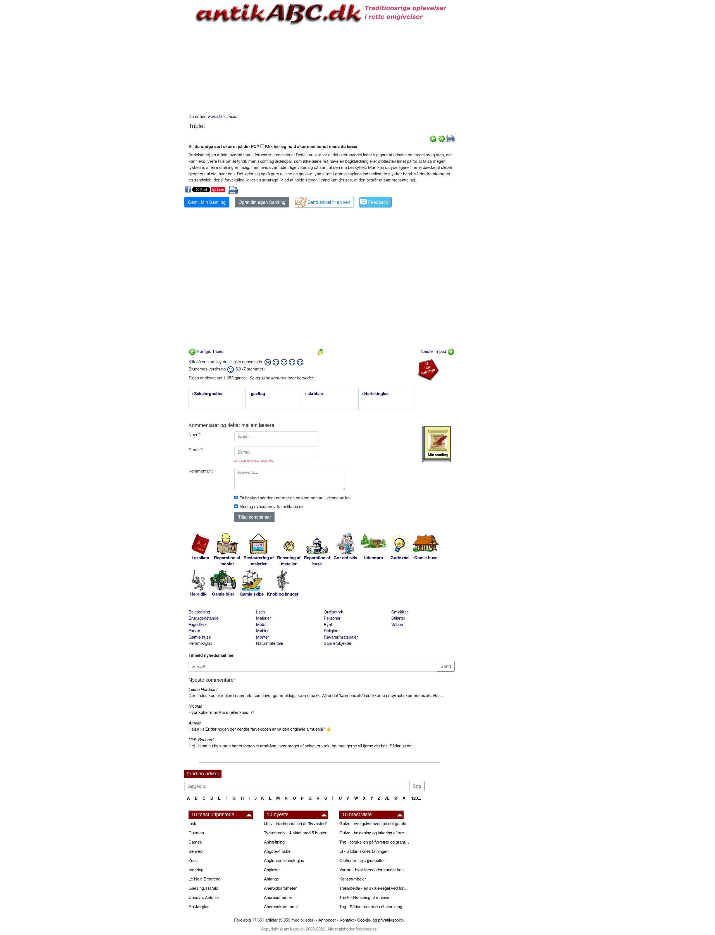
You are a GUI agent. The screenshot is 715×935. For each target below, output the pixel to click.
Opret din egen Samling (262, 202)
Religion (331, 630)
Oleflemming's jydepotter (362, 860)
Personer (332, 618)
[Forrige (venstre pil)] (433, 138)
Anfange (271, 879)
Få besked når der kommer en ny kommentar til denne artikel (295, 497)
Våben (397, 624)
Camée (195, 842)
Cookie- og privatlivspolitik (381, 920)
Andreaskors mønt (281, 906)
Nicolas (195, 706)
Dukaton (196, 832)
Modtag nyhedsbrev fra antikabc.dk (271, 506)
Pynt (328, 624)
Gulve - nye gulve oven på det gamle (372, 823)
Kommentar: (201, 471)
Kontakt (347, 920)
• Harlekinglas (375, 393)
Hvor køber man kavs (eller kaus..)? (221, 712)
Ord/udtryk (333, 612)
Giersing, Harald (203, 888)
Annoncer (327, 920)
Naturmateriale (269, 643)
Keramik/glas (201, 643)
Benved (195, 851)
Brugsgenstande (203, 618)
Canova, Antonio (204, 897)
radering (196, 869)
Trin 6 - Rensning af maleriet (364, 897)
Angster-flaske (277, 851)
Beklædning (199, 612)
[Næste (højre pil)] (441, 138)
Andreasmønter (278, 897)
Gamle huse (200, 637)
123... (416, 798)
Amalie (195, 723)
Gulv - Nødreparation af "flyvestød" (295, 823)
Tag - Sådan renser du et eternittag (370, 906)
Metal (261, 624)
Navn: (195, 434)
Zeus (193, 860)
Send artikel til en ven (329, 202)
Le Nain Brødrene (204, 879)
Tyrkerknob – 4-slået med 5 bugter (295, 832)
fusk (192, 823)
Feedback (378, 202)
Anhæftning (274, 842)
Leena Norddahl (203, 689)
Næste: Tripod (433, 351)
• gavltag (256, 393)
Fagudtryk (198, 624)
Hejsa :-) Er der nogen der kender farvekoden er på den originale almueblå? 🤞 (260, 729)
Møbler (262, 630)
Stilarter (398, 618)
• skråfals (314, 393)
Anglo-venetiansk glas (284, 860)
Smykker (399, 612)
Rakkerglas (199, 906)
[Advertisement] (161, 84)
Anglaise (272, 869)
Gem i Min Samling (207, 202)
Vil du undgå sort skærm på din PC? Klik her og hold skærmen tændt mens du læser (273, 146)
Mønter (262, 637)
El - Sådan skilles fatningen (364, 851)
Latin (260, 612)
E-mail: (196, 449)
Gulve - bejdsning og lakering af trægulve (374, 832)
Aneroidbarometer (280, 888)
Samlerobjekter (337, 643)
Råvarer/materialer (341, 637)
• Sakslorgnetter (207, 393)
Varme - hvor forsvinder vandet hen (371, 869)
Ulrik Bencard (201, 739)
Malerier (263, 618)
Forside (215, 116)
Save (220, 189)
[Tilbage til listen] (321, 351)
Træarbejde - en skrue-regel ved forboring (374, 888)
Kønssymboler (352, 879)
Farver (194, 630)
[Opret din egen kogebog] (436, 444)
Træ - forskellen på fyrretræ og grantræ (374, 842)
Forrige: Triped (209, 351)
